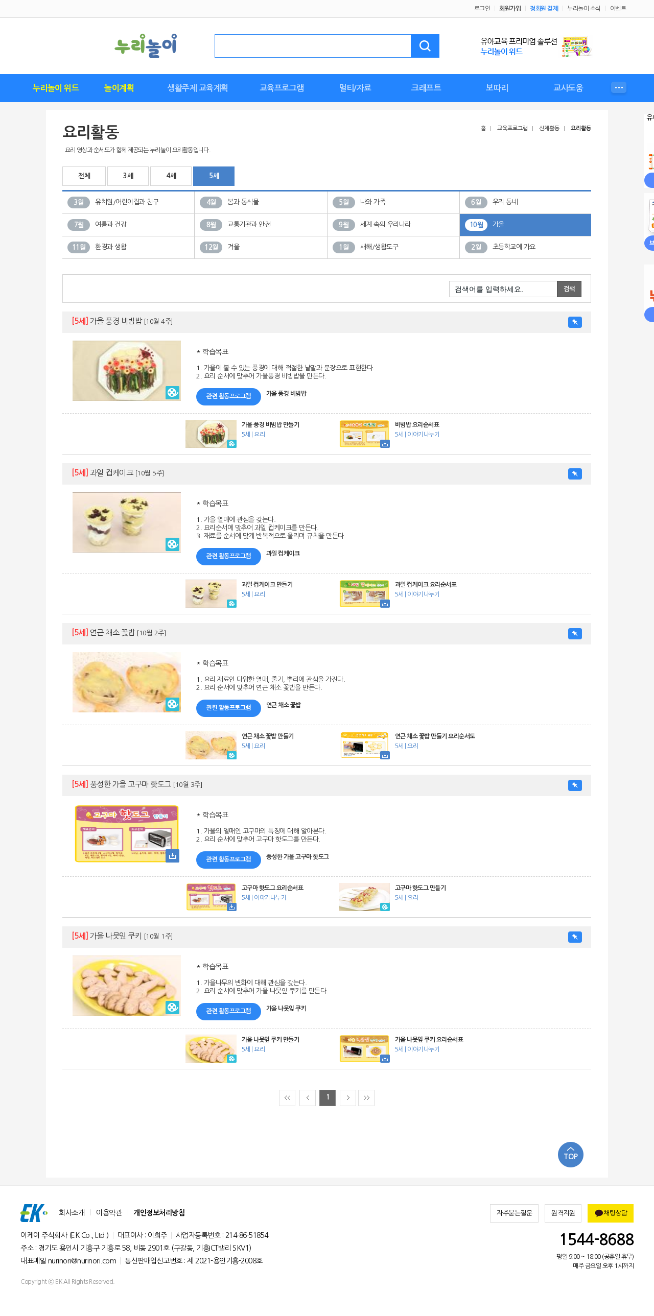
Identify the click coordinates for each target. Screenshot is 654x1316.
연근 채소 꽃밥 (119, 632)
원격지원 (563, 1213)
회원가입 (510, 9)
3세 (128, 176)
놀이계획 (119, 88)
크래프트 (426, 88)
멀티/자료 (355, 88)
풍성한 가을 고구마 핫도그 (137, 784)
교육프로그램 (282, 88)
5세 (214, 176)
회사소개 (71, 1212)
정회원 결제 (544, 9)
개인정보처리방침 (158, 1212)
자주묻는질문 (514, 1213)
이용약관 (109, 1212)
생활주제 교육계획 (197, 88)
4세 (171, 176)
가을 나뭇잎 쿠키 (122, 936)
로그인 (482, 9)
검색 (425, 46)
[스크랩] (575, 322)
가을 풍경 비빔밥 (122, 321)
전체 (84, 176)
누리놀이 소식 (584, 9)
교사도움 (568, 88)
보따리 (497, 88)
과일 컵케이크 (118, 472)
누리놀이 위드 (56, 88)
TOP (571, 1156)
